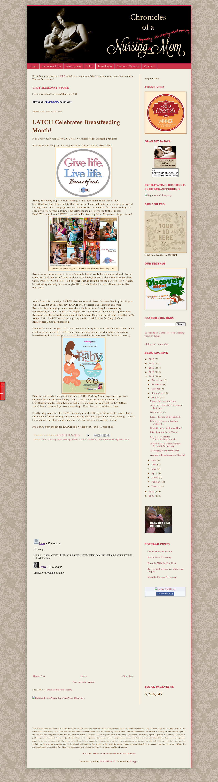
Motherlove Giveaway (159, 557)
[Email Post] (87, 435)
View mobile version (83, 681)
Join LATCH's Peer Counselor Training (166, 407)
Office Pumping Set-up (159, 551)
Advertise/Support (128, 66)
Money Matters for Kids (163, 401)
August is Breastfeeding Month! (167, 454)
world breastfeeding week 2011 (114, 439)
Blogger (134, 761)
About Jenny (73, 66)
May (154, 468)
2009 (152, 495)
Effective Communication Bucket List (164, 422)
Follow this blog (165, 594)
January (156, 486)
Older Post (128, 676)
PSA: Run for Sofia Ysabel (164, 432)
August (156, 397)
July (154, 460)
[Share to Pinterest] (108, 435)
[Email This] (95, 435)
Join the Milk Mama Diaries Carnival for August (165, 445)
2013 (152, 367)
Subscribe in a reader (157, 344)
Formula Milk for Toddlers (161, 563)
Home (33, 66)
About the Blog (51, 66)
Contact (149, 66)
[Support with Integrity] (158, 195)
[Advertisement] (83, 649)
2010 (152, 491)
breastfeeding (64, 439)
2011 (43, 439)
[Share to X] (102, 435)
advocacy (52, 439)
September (158, 393)
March (155, 477)
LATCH (83, 439)
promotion (93, 439)
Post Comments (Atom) (59, 689)
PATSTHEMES (107, 761)
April (155, 473)
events (75, 439)
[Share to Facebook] (105, 435)
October (156, 388)
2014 (152, 363)
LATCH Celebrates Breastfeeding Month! (163, 438)
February (157, 481)
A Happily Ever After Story (165, 450)
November (157, 384)
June (154, 464)
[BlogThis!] (98, 435)
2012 (152, 371)
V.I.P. (89, 66)
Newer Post (39, 676)
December (157, 380)
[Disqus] (83, 489)
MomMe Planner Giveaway (161, 577)
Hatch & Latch (158, 412)
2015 (152, 359)
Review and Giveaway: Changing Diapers (165, 570)
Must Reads (105, 66)
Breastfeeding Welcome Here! (166, 427)
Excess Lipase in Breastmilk (165, 416)
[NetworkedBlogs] (165, 588)
